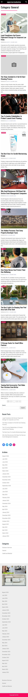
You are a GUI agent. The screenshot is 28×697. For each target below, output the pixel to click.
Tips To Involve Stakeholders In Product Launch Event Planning (11, 117)
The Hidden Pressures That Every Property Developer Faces (12, 231)
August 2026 (5, 456)
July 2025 (4, 488)
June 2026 (5, 462)
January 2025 (5, 500)
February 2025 (6, 497)
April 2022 (5, 530)
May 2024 (4, 506)
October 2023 (5, 521)
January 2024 (5, 512)
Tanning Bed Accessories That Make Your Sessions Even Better (13, 386)
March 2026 (5, 471)
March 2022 (5, 533)
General (3, 14)
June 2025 (5, 491)
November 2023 (6, 518)
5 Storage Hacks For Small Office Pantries (12, 344)
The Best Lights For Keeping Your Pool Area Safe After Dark (13, 308)
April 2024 (5, 509)
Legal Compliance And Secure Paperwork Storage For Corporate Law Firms (13, 37)
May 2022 (4, 527)
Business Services (7, 547)
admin (15, 42)
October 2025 (5, 482)
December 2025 (6, 477)
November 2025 (6, 479)
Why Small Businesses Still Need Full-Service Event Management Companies (14, 192)
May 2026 (4, 465)
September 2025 (6, 485)
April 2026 (5, 468)
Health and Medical (7, 553)
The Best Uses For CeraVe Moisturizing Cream (14, 154)
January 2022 (5, 536)
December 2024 (6, 503)
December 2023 (6, 515)
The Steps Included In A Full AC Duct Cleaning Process (13, 77)
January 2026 (5, 474)
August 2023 (5, 524)
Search (4, 405)
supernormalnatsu (14, 1)
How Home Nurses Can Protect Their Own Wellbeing (13, 271)
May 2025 (4, 494)
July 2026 (4, 459)
